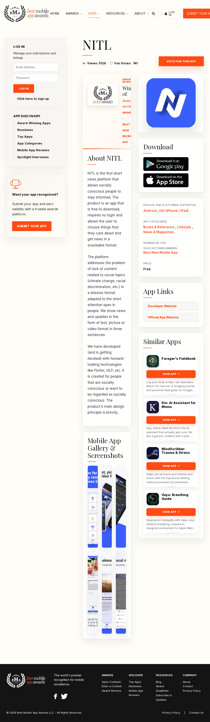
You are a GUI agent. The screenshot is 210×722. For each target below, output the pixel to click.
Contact (188, 686)
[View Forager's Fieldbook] (152, 361)
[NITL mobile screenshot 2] (107, 507)
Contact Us (196, 712)
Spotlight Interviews (33, 157)
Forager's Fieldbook (179, 359)
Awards (72, 13)
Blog (158, 681)
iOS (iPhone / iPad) (174, 211)
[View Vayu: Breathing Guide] (152, 499)
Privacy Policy (192, 690)
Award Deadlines (162, 688)
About (140, 13)
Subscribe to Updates (164, 697)
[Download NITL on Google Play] (171, 164)
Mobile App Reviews (33, 150)
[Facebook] (55, 697)
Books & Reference (159, 227)
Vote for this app (181, 61)
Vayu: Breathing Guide (175, 497)
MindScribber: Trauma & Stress (176, 451)
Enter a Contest (112, 686)
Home (54, 13)
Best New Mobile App (160, 252)
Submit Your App (32, 226)
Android (149, 211)
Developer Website (162, 306)
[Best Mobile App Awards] (27, 13)
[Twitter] (64, 697)
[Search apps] (154, 13)
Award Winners (111, 690)
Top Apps (25, 136)
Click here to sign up (33, 99)
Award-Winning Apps (34, 123)
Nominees (25, 130)
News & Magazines (158, 232)
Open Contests (111, 681)
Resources (115, 13)
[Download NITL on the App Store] (171, 180)
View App (170, 374)
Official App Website (163, 317)
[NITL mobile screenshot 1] (93, 507)
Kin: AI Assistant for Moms (179, 405)
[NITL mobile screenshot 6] (121, 593)
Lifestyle (184, 227)
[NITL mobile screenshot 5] (107, 593)
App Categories (29, 143)
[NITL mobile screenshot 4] (93, 593)
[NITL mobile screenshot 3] (121, 507)
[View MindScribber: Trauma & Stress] (152, 453)
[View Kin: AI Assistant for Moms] (152, 407)
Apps (92, 13)
